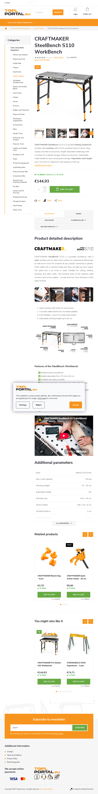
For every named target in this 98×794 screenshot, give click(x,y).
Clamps (15, 67)
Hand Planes (17, 205)
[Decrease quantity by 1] (45, 191)
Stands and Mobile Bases (20, 88)
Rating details (58, 58)
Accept (76, 405)
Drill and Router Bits (20, 172)
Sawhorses (17, 72)
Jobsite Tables (18, 76)
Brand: (42, 60)
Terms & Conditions (14, 755)
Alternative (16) (77, 220)
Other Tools (17, 210)
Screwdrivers (18, 125)
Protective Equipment (21, 163)
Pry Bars (16, 186)
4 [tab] (67, 604)
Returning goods (13, 762)
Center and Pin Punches (18, 192)
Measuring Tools (19, 59)
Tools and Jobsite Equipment (17, 49)
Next (90, 534)
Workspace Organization (17, 120)
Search (58, 12)
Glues (15, 159)
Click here (42, 398)
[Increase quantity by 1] (45, 187)
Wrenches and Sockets (18, 139)
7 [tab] (69, 691)
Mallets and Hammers (21, 110)
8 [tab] (71, 691)
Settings (23, 405)
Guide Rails (17, 63)
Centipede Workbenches (18, 81)
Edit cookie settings (46, 789)
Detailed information (43, 165)
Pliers (15, 129)
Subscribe (79, 728)
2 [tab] (62, 604)
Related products (48, 227)
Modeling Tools (18, 154)
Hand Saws (17, 93)
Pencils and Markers (20, 55)
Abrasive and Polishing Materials (20, 181)
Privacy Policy (58, 734)
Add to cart (66, 189)
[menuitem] (21, 22)
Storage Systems (19, 201)
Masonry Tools (18, 144)
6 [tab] (67, 691)
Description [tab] (49, 214)
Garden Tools (18, 133)
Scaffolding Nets (19, 167)
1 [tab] (60, 604)
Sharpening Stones (20, 197)
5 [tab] (65, 691)
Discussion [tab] (49, 220)
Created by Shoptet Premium (83, 789)
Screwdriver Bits (19, 176)
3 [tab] (65, 604)
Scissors (16, 106)
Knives (15, 101)
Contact (7, 3)
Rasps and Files (19, 114)
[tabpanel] (49, 571)
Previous (85, 534)
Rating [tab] (78, 214)
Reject (38, 405)
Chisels (15, 97)
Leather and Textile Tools (20, 149)
